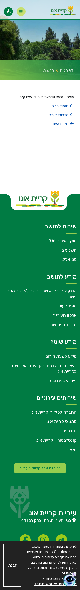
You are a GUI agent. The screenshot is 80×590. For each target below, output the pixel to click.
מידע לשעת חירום (61, 356)
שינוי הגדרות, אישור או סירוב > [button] (55, 584)
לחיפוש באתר (59, 115)
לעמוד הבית (60, 106)
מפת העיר (68, 306)
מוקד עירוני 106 (62, 240)
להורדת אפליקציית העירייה (40, 468)
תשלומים (69, 250)
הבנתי (12, 565)
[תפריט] (21, 11)
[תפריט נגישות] (8, 11)
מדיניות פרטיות (63, 324)
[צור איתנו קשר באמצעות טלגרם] (61, 539)
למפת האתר (60, 124)
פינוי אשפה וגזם (62, 380)
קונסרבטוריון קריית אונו (56, 440)
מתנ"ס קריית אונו (61, 421)
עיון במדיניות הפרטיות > (60, 578)
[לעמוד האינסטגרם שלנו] (43, 539)
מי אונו (71, 449)
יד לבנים (69, 430)
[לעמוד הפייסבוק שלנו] (25, 539)
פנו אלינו (69, 259)
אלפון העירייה (64, 315)
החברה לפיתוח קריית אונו (53, 412)
